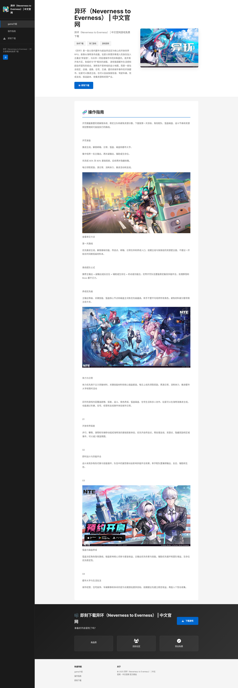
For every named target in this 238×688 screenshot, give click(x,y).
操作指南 (77, 676)
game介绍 (78, 672)
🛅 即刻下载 (83, 85)
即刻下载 (77, 680)
